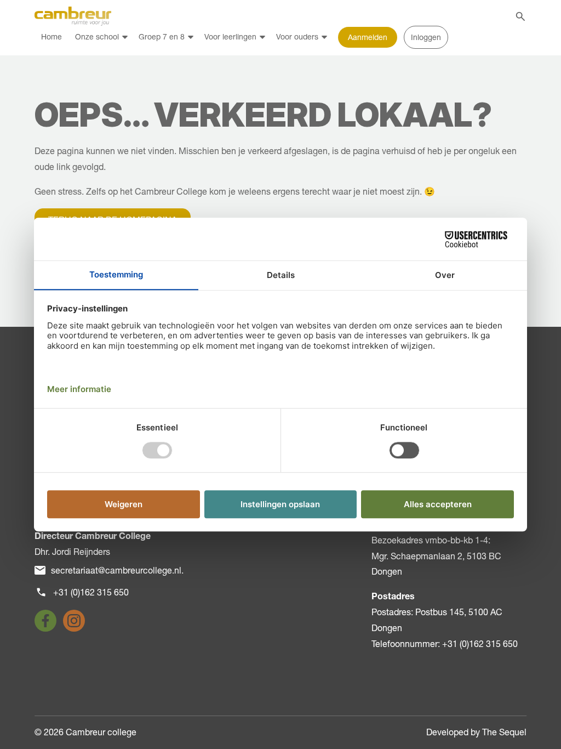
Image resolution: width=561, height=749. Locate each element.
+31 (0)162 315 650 (91, 592)
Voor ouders (297, 37)
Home (51, 37)
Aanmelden (367, 37)
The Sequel (504, 732)
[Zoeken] (520, 16)
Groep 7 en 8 (162, 37)
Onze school (97, 37)
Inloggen (426, 37)
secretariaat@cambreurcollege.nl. (117, 570)
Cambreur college (101, 732)
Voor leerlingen (230, 37)
